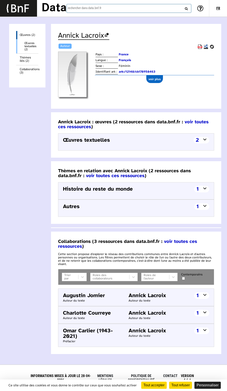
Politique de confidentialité (141, 378)
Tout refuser (180, 385)
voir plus (155, 79)
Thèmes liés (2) (25, 59)
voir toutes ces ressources (115, 175)
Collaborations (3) (29, 71)
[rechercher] (186, 8)
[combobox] (129, 8)
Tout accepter (153, 385)
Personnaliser (208, 385)
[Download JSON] (212, 48)
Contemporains (192, 274)
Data (54, 8)
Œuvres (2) (27, 35)
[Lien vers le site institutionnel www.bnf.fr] (18, 8)
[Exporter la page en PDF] (200, 48)
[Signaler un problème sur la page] (106, 35)
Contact (170, 376)
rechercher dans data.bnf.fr (84, 8)
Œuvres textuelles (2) (30, 46)
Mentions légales (105, 378)
